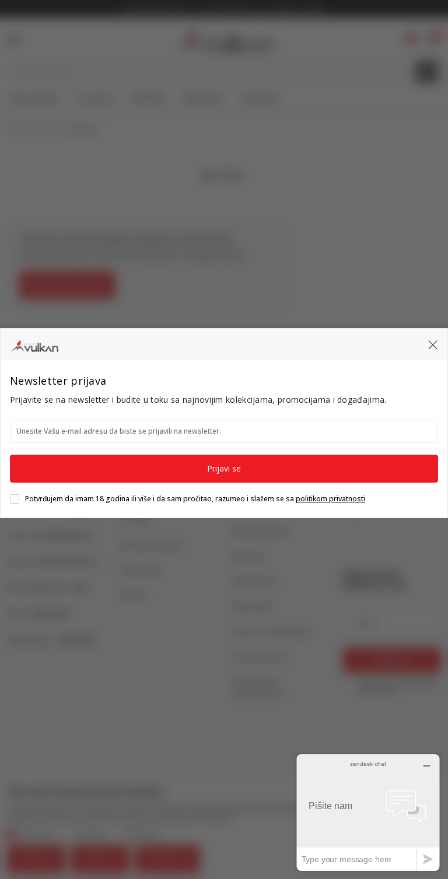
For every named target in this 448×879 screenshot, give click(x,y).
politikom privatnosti (330, 499)
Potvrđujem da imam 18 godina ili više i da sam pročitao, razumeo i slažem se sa (195, 499)
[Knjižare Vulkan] (34, 343)
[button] (433, 344)
